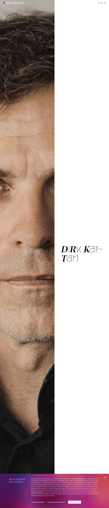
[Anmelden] (98, 3)
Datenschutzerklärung (37, 492)
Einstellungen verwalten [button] (38, 502)
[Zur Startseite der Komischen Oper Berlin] (13, 3)
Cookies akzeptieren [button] (74, 502)
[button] (105, 3)
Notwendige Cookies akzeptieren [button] (56, 502)
